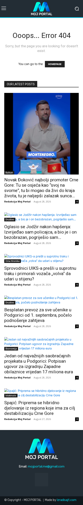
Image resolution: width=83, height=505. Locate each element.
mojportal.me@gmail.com (46, 466)
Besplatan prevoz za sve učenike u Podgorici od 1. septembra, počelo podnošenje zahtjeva (38, 315)
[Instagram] (41, 479)
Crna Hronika (13, 261)
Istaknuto (11, 395)
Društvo (10, 219)
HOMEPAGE (55, 64)
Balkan (9, 172)
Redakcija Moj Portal (17, 201)
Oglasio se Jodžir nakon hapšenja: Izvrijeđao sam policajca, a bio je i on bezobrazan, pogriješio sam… (40, 232)
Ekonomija (11, 348)
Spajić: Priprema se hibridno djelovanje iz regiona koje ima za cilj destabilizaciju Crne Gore (39, 408)
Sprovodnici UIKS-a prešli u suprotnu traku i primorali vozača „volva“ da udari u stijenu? (40, 273)
